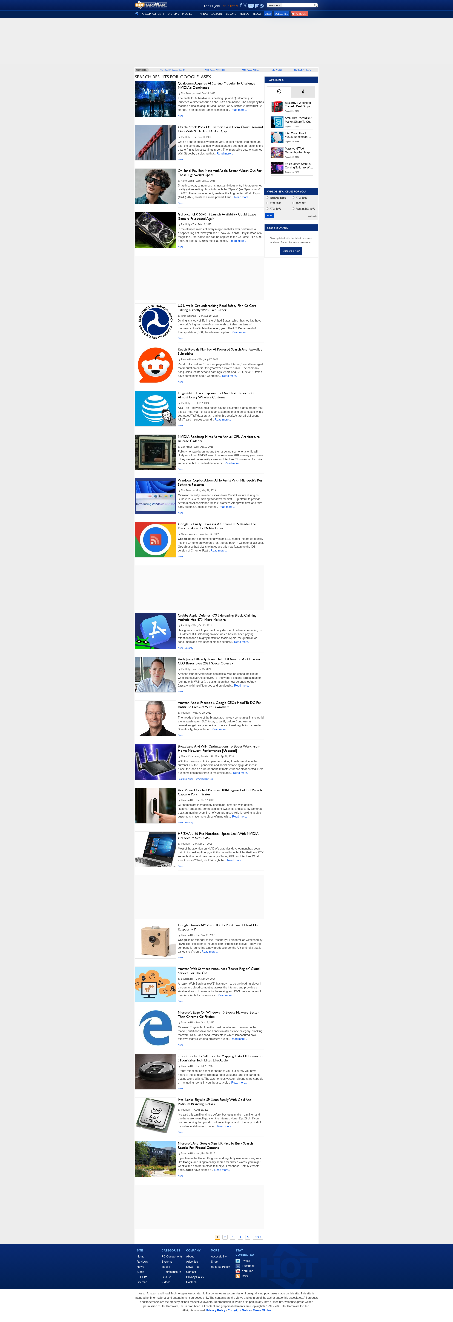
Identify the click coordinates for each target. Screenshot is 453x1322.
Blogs (140, 1271)
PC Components (172, 1256)
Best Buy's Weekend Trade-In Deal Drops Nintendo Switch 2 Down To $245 (298, 104)
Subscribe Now (291, 250)
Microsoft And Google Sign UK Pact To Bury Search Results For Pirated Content (215, 1145)
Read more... (239, 109)
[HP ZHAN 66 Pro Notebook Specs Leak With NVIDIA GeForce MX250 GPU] (155, 849)
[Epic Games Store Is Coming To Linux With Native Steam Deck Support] (277, 168)
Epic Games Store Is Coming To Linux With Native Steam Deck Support (298, 166)
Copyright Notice (239, 1310)
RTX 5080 (301, 197)
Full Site (142, 1277)
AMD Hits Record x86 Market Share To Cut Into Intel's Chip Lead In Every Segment (298, 120)
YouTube (247, 1271)
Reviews (142, 1261)
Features (182, 779)
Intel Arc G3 (277, 69)
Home (140, 1256)
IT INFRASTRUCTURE (209, 13)
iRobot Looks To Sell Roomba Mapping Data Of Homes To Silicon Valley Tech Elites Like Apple (220, 1058)
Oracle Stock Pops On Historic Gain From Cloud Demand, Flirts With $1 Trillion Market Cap (220, 129)
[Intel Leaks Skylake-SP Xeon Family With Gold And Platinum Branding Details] (155, 1115)
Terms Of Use (262, 1310)
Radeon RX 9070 (305, 208)
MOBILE (187, 13)
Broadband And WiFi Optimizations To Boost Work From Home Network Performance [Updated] (219, 748)
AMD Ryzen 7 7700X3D (215, 69)
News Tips (192, 1266)
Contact (191, 1271)
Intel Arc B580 (277, 197)
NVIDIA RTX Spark (302, 69)
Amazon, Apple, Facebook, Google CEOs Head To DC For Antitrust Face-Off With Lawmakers (219, 705)
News (181, 116)
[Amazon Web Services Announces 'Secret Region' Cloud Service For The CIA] (155, 984)
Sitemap (142, 1282)
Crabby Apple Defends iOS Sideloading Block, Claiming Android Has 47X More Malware (217, 617)
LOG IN (208, 6)
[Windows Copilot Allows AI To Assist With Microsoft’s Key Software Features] (155, 496)
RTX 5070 (275, 208)
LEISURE (231, 13)
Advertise (192, 1261)
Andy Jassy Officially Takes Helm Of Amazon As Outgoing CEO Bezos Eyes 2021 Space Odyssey (219, 661)
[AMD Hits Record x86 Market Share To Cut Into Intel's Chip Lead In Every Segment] (277, 122)
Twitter (246, 1260)
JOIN (217, 6)
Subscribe (281, 13)
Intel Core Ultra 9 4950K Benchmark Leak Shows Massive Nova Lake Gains (298, 135)
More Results (312, 216)
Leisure (166, 1277)
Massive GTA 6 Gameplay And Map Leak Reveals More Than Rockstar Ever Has (297, 150)
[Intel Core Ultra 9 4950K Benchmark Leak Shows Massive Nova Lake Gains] (277, 137)
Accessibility (219, 1256)
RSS (245, 1276)
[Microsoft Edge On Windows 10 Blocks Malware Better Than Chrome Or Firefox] (155, 1028)
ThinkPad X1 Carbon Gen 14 (172, 69)
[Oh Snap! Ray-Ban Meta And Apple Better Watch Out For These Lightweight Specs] (155, 186)
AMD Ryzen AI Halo (250, 69)
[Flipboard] (257, 5)
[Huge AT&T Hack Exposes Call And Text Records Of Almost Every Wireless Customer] (155, 408)
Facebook (248, 1265)
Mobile (166, 1266)
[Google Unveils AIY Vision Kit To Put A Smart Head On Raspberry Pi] (155, 940)
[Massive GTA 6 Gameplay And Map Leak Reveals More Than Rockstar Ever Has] (277, 152)
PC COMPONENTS (152, 13)
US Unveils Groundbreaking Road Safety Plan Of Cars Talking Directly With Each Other (217, 307)
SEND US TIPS (230, 6)
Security (189, 648)
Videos (166, 1282)
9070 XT (300, 203)
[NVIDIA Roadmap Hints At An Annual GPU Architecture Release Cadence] (155, 452)
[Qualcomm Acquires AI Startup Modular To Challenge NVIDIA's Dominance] (155, 99)
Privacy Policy (195, 1277)
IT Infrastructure (171, 1271)
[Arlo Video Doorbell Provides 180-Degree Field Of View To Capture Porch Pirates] (155, 805)
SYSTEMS (173, 13)
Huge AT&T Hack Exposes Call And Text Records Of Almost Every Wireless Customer (216, 395)
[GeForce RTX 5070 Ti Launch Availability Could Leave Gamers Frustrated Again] (155, 230)
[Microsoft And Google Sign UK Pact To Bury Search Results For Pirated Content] (155, 1159)
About (190, 1256)
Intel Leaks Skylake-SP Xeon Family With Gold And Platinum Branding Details (214, 1102)
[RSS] (262, 5)
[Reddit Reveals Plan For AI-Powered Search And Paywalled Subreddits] (155, 365)
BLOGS (257, 13)
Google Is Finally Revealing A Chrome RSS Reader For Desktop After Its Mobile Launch (217, 526)
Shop (268, 13)
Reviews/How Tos (204, 779)
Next (258, 1237)
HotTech (191, 1282)
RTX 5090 (275, 203)
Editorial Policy (220, 1266)
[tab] (279, 92)
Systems (167, 1261)
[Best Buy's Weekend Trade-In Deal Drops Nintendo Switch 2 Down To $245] (277, 106)
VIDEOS (244, 13)
